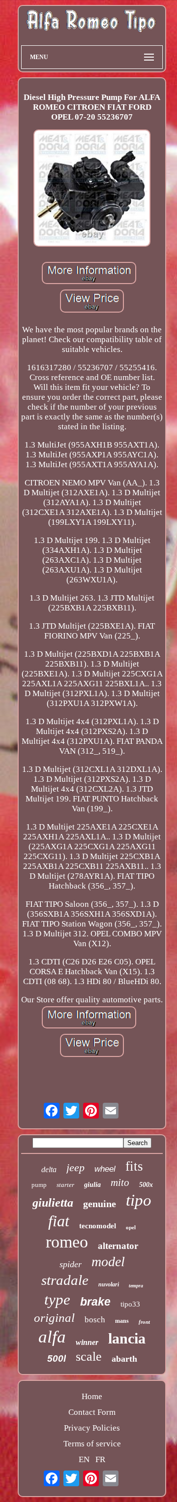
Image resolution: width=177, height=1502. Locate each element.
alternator (118, 1246)
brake (95, 1301)
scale (89, 1356)
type (57, 1299)
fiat (58, 1221)
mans (122, 1320)
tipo (138, 1200)
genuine (99, 1203)
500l (56, 1358)
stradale (64, 1280)
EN (84, 1459)
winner (87, 1342)
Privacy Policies (92, 1428)
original (54, 1317)
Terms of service (92, 1443)
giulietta (52, 1202)
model (108, 1261)
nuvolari (108, 1284)
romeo (67, 1242)
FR (100, 1459)
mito (120, 1182)
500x (146, 1184)
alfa (52, 1336)
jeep (75, 1167)
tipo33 (130, 1304)
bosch (95, 1319)
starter (65, 1184)
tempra (136, 1285)
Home (92, 1396)
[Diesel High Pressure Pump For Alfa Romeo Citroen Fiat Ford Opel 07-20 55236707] (92, 189)
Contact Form (92, 1412)
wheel (105, 1169)
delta (49, 1169)
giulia (92, 1184)
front (144, 1322)
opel (131, 1227)
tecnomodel (97, 1226)
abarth (124, 1359)
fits (134, 1166)
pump (39, 1184)
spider (70, 1264)
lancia (127, 1338)
